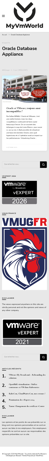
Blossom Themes (21, 456)
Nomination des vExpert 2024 (21, 400)
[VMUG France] (24, 254)
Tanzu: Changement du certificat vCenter (27, 406)
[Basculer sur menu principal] (3, 16)
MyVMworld (19, 454)
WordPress (39, 456)
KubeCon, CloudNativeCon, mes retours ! (27, 393)
